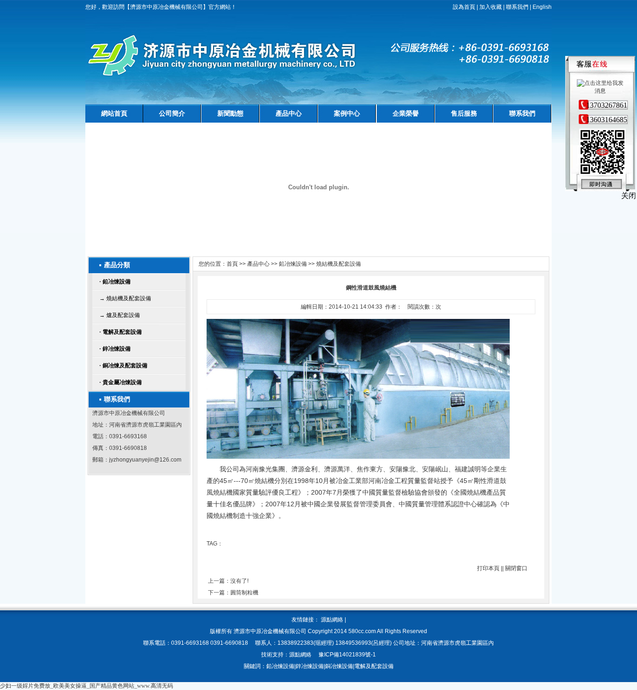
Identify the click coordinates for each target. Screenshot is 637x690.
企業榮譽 (406, 113)
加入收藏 (490, 7)
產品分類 (117, 265)
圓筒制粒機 (244, 592)
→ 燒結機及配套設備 (125, 298)
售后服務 (464, 113)
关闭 (628, 196)
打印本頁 (488, 568)
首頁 (232, 264)
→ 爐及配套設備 (119, 315)
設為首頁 (464, 7)
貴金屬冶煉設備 (120, 382)
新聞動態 (230, 113)
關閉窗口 (516, 568)
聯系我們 (517, 7)
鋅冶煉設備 (115, 348)
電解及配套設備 (120, 332)
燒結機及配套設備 (338, 264)
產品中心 (289, 113)
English (542, 7)
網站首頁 (114, 113)
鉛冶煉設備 (115, 281)
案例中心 (347, 113)
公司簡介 (172, 113)
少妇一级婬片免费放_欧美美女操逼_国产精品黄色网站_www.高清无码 (86, 686)
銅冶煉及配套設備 (123, 365)
